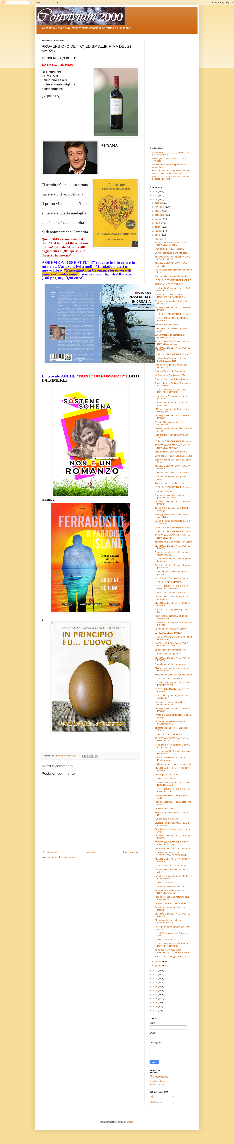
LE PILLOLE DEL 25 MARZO (168, 633)
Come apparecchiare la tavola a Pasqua (173, 456)
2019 (155, 986)
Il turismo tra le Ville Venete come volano (173, 542)
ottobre (158, 211)
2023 (155, 970)
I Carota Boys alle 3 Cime (166, 819)
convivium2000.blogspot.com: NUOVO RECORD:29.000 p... (172, 289)
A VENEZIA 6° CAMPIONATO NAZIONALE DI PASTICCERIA (170, 296)
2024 (155, 199)
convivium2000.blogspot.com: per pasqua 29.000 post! (170, 359)
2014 (155, 1006)
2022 (155, 974)
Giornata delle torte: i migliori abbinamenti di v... (168, 921)
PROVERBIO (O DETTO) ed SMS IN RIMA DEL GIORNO (171, 891)
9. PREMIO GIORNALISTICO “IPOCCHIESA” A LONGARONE (171, 853)
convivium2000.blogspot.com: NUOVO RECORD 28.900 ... (172, 783)
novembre (160, 207)
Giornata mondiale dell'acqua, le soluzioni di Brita (170, 722)
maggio (159, 231)
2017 (155, 994)
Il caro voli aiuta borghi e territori (169, 483)
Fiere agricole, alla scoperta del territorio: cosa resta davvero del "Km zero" (171, 171)
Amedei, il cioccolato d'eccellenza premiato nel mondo (170, 496)
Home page (90, 852)
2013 (155, 1010)
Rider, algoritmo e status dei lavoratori (172, 849)
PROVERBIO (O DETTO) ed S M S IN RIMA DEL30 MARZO (172, 342)
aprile (158, 235)
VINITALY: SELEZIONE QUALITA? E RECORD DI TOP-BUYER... (171, 644)
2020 (155, 982)
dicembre (159, 203)
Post (155, 1097)
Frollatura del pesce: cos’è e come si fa (173, 764)
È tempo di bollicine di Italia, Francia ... (172, 379)
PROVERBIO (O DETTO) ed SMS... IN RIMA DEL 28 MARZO (172, 446)
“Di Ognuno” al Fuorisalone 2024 (170, 375)
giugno (158, 227)
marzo (158, 239)
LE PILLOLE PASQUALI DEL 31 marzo (173, 314)
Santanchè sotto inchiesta (167, 324)
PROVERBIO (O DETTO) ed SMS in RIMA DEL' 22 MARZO (171, 739)
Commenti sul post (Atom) (63, 857)
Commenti (158, 1102)
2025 (155, 195)
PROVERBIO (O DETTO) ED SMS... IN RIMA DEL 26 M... (172, 536)
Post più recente (50, 852)
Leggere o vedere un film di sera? (170, 903)
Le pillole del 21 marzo (165, 808)
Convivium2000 (160, 1077)
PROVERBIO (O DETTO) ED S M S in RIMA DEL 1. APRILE (172, 243)
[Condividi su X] (90, 756)
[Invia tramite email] (83, 756)
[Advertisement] (171, 90)
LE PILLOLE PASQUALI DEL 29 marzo (173, 441)
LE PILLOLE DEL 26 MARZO (168, 582)
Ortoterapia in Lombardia (166, 774)
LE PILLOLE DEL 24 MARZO (168, 679)
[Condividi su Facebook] (93, 756)
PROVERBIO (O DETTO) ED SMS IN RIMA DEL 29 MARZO (172, 391)
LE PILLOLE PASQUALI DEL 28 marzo (173, 487)
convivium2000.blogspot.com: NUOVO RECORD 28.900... (172, 683)
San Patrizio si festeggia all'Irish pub (171, 956)
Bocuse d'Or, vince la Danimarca (170, 371)
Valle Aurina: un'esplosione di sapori (171, 578)
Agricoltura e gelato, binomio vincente (172, 664)
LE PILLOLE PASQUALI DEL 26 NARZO (173, 527)
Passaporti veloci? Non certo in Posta (172, 472)
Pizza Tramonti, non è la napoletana (171, 865)
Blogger (130, 1122)
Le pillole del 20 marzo (165, 882)
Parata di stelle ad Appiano (167, 654)
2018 (155, 990)
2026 (155, 191)
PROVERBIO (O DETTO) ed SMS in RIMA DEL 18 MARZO (171, 945)
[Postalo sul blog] (86, 756)
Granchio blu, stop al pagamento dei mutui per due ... (171, 877)
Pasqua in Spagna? (164, 491)
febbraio (159, 961)
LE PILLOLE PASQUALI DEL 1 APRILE (173, 280)
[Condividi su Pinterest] (96, 756)
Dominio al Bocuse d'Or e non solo (171, 253)
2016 (155, 998)
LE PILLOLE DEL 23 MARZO (168, 734)
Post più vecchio (130, 852)
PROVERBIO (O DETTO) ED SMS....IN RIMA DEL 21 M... (172, 790)
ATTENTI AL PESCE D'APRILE (169, 284)
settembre (160, 215)
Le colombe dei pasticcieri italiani (170, 629)
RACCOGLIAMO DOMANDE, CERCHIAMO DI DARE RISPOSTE (172, 951)
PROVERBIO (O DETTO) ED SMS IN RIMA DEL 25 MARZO (172, 587)
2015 (155, 1002)
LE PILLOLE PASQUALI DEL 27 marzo (173, 531)
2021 (155, 978)
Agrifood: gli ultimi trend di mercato (171, 276)
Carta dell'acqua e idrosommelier (170, 650)
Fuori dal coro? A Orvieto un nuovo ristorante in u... (171, 397)
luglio (158, 223)
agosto (158, 219)
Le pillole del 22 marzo (165, 778)
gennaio (159, 965)
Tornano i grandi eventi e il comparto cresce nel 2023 (172, 553)
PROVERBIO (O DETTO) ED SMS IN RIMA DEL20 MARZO (172, 843)
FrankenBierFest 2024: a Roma (169, 249)
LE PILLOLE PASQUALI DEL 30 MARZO (173, 354)
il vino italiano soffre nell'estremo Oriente (173, 675)
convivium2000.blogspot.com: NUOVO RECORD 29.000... (172, 258)
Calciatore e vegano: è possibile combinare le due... (170, 703)
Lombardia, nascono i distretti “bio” (171, 886)
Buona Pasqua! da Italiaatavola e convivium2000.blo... (170, 336)
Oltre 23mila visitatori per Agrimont (171, 452)
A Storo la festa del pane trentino (170, 592)
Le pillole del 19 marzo (165, 939)
